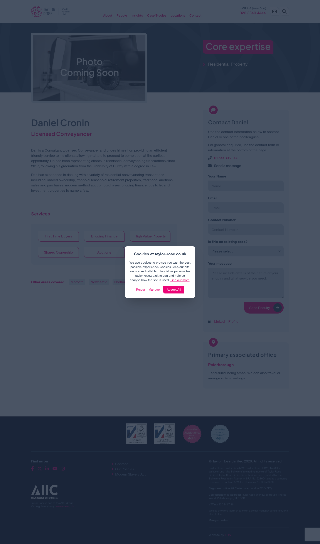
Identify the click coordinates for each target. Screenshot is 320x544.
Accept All (174, 289)
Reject (140, 289)
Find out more (180, 280)
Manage (154, 289)
